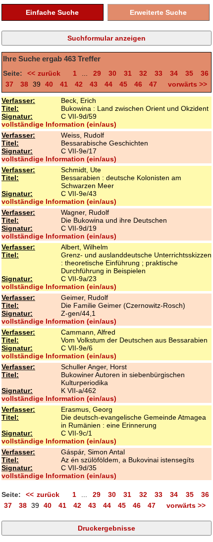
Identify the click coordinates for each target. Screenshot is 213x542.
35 (189, 73)
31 (128, 73)
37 (9, 84)
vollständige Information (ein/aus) (58, 124)
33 (158, 73)
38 (24, 84)
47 (153, 84)
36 (205, 73)
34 (174, 73)
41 (64, 84)
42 (79, 84)
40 (49, 84)
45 (123, 84)
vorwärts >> (185, 84)
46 (138, 84)
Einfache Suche (52, 12)
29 (97, 73)
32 (143, 73)
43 (94, 84)
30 (112, 73)
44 (108, 84)
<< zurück (46, 73)
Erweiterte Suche (158, 12)
